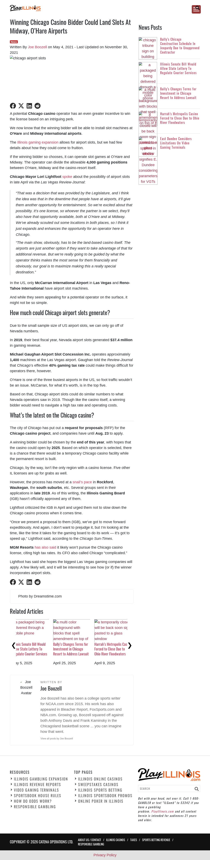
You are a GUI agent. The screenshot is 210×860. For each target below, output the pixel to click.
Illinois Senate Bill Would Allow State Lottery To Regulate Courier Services (77, 648)
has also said (45, 547)
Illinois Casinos (115, 840)
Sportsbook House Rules (37, 795)
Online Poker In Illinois (100, 801)
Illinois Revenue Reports (37, 784)
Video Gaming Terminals (36, 790)
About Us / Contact (89, 840)
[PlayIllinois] (100, 8)
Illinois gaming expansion (37, 142)
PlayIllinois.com (162, 811)
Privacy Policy (105, 855)
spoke (67, 177)
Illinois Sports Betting (100, 790)
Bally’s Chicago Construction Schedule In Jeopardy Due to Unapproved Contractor (35, 651)
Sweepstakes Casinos (98, 784)
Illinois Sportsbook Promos (105, 795)
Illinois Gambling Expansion (41, 779)
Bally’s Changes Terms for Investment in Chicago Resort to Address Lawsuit (118, 648)
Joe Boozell (37, 47)
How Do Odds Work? (33, 801)
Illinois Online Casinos (100, 779)
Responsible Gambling (35, 806)
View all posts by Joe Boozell (57, 738)
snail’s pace (82, 482)
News (14, 42)
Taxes (133, 840)
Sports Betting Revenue (156, 840)
